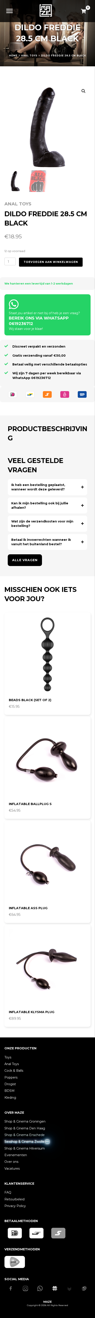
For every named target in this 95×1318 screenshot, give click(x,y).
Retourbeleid (14, 1199)
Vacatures (12, 1169)
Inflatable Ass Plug (28, 908)
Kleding (10, 1098)
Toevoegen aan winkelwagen (51, 262)
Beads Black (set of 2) (30, 700)
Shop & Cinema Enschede (24, 1135)
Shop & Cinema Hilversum (24, 1148)
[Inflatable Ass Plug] (47, 863)
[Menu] (9, 11)
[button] (83, 91)
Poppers (10, 1077)
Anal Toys (29, 55)
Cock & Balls (13, 1071)
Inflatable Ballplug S (30, 804)
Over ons (11, 1162)
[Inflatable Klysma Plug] (47, 967)
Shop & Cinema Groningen (25, 1121)
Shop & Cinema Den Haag (24, 1128)
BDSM (9, 1091)
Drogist (10, 1084)
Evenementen (15, 1155)
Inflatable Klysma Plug (31, 1012)
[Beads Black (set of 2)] (47, 655)
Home (13, 55)
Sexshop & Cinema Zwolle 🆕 (26, 1142)
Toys (7, 1057)
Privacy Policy (15, 1206)
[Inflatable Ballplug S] (47, 759)
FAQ (7, 1192)
